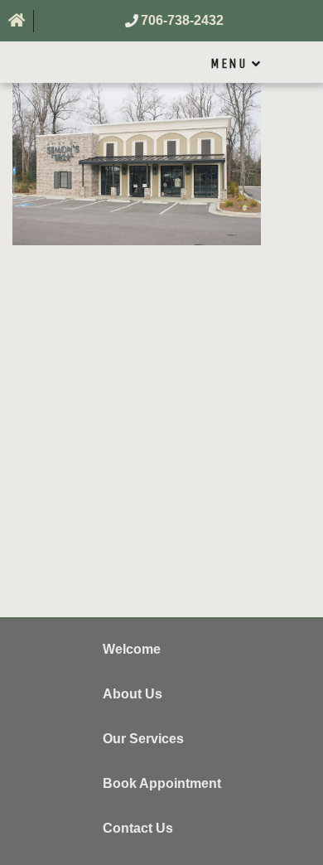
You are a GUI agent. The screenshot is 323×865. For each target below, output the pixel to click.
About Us (132, 694)
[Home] (17, 21)
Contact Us (138, 828)
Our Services (143, 739)
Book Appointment (162, 783)
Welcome (132, 649)
